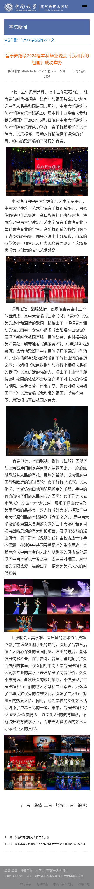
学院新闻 (37, 40)
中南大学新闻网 (63, 884)
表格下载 (84, 884)
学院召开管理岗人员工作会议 (32, 837)
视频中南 (42, 884)
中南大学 (25, 884)
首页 (23, 40)
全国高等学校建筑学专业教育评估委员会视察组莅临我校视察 (50, 844)
